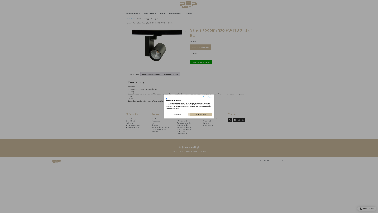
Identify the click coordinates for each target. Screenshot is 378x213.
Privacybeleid (207, 97)
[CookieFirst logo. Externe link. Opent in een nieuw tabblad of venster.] (166, 98)
